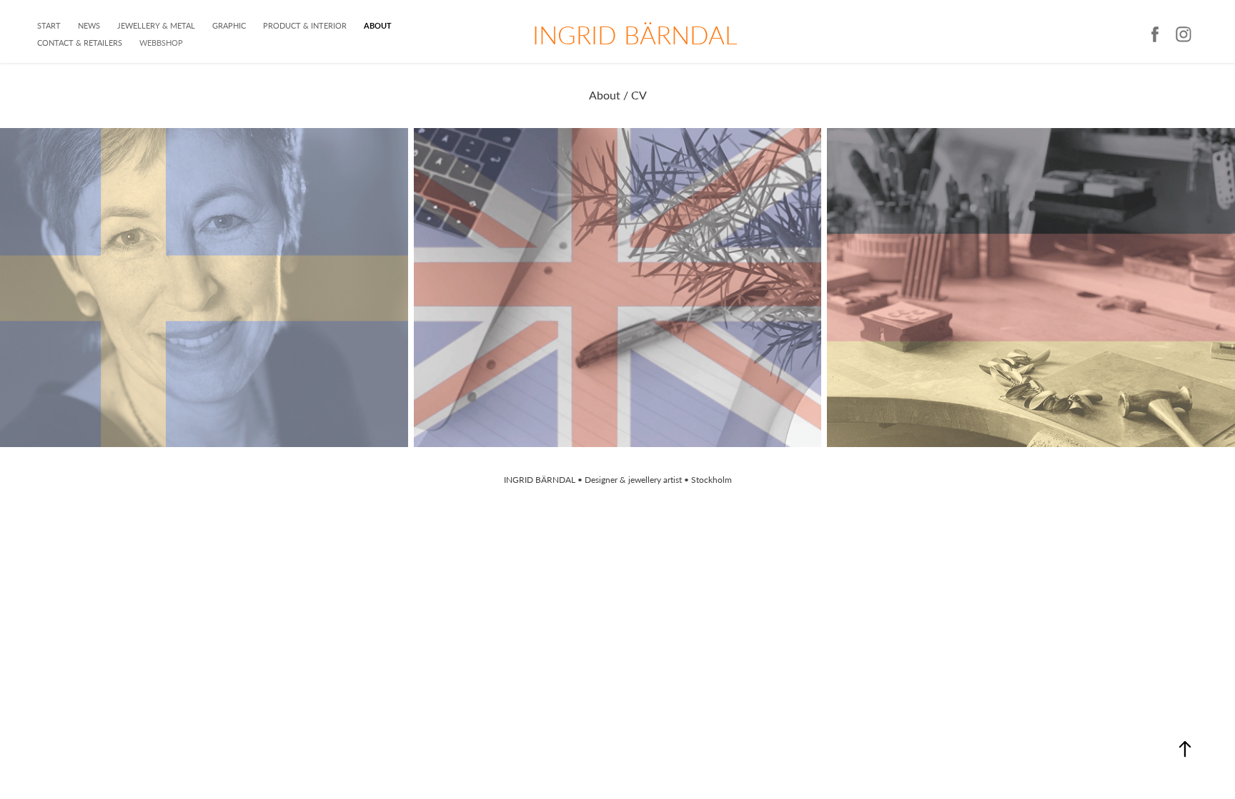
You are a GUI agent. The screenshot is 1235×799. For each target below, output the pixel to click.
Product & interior (305, 25)
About (378, 25)
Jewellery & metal (156, 25)
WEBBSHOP (161, 42)
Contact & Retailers (79, 42)
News (89, 25)
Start (49, 25)
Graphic (229, 25)
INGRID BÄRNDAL (635, 34)
